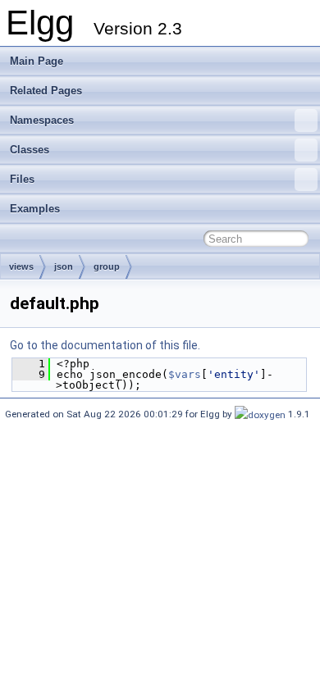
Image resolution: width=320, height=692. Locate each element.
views (21, 266)
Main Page (36, 61)
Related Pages (46, 90)
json (63, 266)
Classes (29, 149)
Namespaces (42, 120)
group (107, 266)
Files (22, 179)
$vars (184, 374)
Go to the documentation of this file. (105, 345)
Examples (35, 209)
